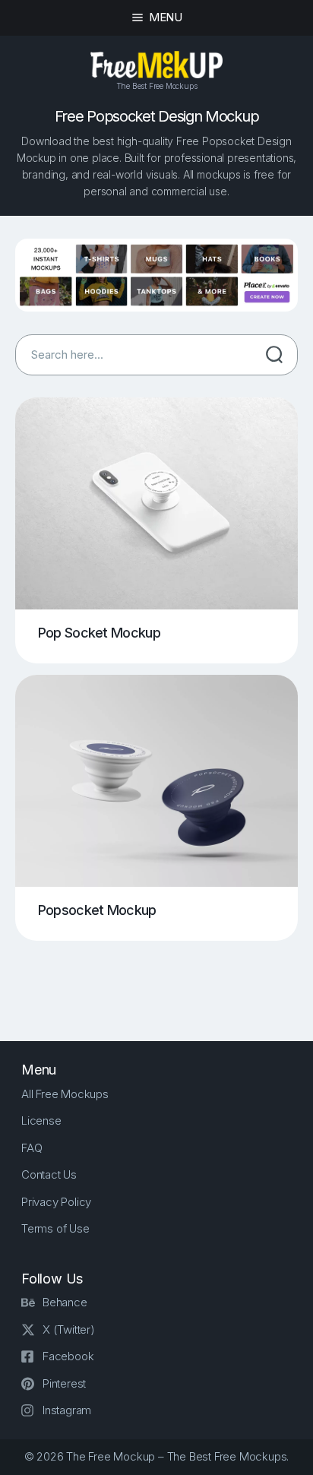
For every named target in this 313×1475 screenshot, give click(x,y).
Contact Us (49, 1174)
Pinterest (64, 1383)
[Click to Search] (274, 354)
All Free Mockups (65, 1094)
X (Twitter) (69, 1329)
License (41, 1120)
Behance (65, 1302)
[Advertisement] (164, 979)
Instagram (67, 1410)
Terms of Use (55, 1228)
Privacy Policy (56, 1202)
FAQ (31, 1148)
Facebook (68, 1356)
